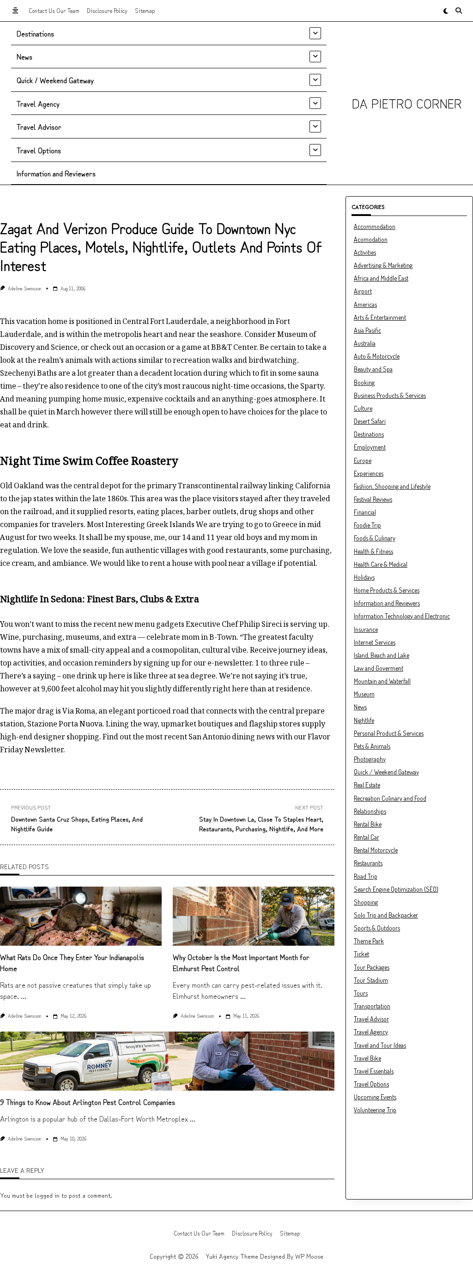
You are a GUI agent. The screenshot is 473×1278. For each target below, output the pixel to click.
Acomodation (371, 239)
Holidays (364, 577)
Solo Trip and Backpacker (386, 915)
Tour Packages (371, 967)
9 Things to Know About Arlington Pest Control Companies (87, 1101)
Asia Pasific (367, 330)
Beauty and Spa (373, 369)
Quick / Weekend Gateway (55, 79)
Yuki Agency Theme (232, 1255)
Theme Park (369, 941)
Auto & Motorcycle (377, 356)
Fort (283, 321)
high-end (16, 737)
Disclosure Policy (107, 10)
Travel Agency (38, 103)
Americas (365, 304)
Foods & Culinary (374, 538)
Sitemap (145, 10)
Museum (364, 694)
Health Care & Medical (380, 564)
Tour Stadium (371, 980)
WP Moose (309, 1255)
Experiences (368, 473)
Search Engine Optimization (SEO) (396, 889)
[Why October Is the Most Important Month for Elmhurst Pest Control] (253, 916)
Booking (364, 382)
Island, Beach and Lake (381, 655)
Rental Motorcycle (376, 850)
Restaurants (368, 863)
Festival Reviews (373, 499)
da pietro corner (407, 103)
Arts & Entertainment (380, 317)
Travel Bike (367, 1058)
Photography (370, 759)
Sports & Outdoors (377, 928)
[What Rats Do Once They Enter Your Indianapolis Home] (81, 916)
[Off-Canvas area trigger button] (15, 10)
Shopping (366, 902)
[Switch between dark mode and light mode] (446, 10)
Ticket (361, 954)
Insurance (366, 629)
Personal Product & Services (389, 733)
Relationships (370, 811)
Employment (370, 447)
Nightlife (364, 720)
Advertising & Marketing (383, 265)
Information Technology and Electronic (402, 616)
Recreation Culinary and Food (390, 798)
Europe (362, 460)
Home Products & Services (386, 590)
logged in (47, 1195)
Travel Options (39, 150)
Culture (363, 408)
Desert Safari (370, 421)
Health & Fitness (373, 551)
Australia (365, 343)
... (23, 995)
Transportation (372, 1006)
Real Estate (367, 785)
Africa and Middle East (381, 278)
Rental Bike (368, 824)
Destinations (35, 33)
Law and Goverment (378, 668)
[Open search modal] (458, 10)
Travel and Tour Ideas (380, 1045)
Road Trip (365, 876)
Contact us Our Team (54, 10)
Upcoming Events (375, 1097)
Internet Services (374, 642)
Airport (363, 291)
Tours (361, 993)
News (24, 56)
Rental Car (366, 837)
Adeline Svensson (24, 288)
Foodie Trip (367, 525)
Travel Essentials (374, 1071)
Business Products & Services (390, 395)
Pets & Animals (372, 746)
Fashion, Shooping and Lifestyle (392, 486)
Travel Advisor (39, 126)
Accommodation (374, 226)
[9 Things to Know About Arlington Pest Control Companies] (167, 1061)
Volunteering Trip (375, 1110)
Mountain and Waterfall (382, 681)
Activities (365, 252)
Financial (365, 512)
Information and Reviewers (56, 173)
